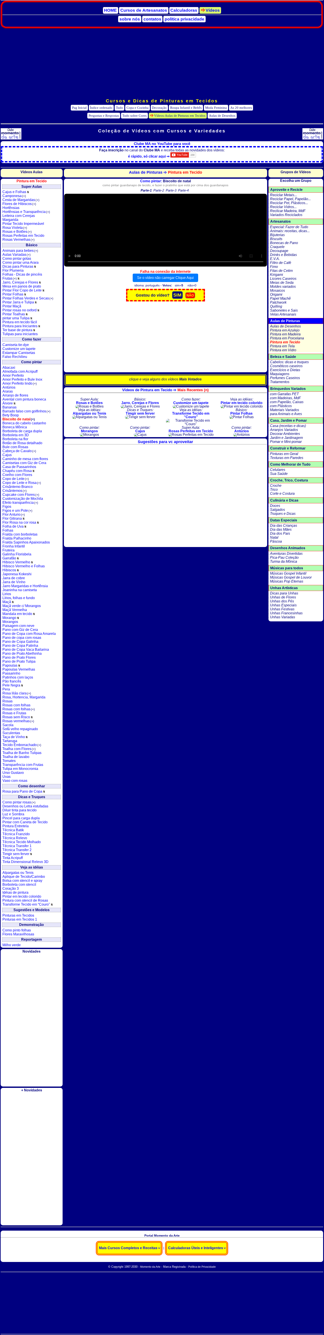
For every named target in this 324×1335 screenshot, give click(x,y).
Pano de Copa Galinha (20, 641)
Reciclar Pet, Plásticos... (289, 203)
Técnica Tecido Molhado (21, 842)
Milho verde (11, 945)
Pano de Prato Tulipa (18, 661)
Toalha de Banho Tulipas (21, 753)
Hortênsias (10, 208)
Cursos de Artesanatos (143, 10)
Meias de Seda (282, 282)
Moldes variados (283, 286)
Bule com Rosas (15, 447)
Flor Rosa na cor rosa (19, 522)
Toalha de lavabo (15, 757)
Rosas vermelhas (18, 721)
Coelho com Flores (17, 475)
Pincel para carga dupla (21, 818)
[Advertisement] (162, 63)
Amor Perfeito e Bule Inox (22, 379)
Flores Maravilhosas (18, 934)
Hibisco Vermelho (16, 562)
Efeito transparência (20, 502)
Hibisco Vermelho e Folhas (23, 566)
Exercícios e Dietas (285, 370)
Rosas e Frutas (14, 713)
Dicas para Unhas (284, 593)
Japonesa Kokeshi (17, 574)
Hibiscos (9, 570)
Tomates (9, 761)
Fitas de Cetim (281, 271)
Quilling (276, 306)
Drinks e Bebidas (283, 255)
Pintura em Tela (282, 346)
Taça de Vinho (14, 737)
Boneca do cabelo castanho (24, 423)
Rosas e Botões (17, 231)
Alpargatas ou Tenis (18, 872)
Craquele (277, 247)
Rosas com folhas (16, 705)
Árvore (8, 403)
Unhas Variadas (282, 617)
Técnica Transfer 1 (17, 846)
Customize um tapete (18, 349)
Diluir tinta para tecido (19, 810)
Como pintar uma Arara (20, 262)
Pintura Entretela (15, 826)
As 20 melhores (241, 108)
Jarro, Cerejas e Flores (20, 282)
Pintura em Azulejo (285, 330)
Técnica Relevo (14, 838)
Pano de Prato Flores (19, 657)
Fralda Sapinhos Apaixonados (26, 542)
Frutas (9, 278)
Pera (6, 689)
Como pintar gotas (16, 258)
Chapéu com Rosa (17, 471)
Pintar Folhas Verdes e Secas (27, 298)
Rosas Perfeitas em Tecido (23, 235)
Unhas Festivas (282, 609)
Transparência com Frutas (22, 765)
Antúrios (8, 387)
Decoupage (279, 251)
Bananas (9, 407)
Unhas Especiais (283, 605)
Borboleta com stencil (19, 884)
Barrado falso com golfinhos (26, 411)
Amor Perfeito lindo (19, 383)
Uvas (6, 776)
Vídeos (213, 10)
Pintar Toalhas (14, 314)
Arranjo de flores (15, 395)
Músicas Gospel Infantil (288, 573)
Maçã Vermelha (14, 610)
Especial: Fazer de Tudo (289, 227)
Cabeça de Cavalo (19, 451)
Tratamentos (279, 382)
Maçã (7, 602)
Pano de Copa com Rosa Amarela (29, 634)
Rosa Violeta (14, 227)
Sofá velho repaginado (20, 729)
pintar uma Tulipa (16, 318)
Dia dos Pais (280, 533)
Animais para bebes (20, 250)
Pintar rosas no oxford (19, 310)
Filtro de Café (280, 263)
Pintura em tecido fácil (19, 322)
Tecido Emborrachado (21, 745)
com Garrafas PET (284, 394)
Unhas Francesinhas (286, 613)
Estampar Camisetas (18, 353)
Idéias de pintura (15, 892)
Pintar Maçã (11, 306)
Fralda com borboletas (19, 534)
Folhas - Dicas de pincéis (22, 274)
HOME (110, 10)
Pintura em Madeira (285, 334)
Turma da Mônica (283, 561)
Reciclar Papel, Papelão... (290, 199)
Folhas (7, 530)
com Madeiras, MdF (285, 398)
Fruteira (8, 550)
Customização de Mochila (22, 498)
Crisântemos (14, 491)
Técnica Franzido (16, 834)
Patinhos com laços (17, 677)
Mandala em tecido (17, 614)
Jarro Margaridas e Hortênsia (25, 586)
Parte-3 (171, 190)
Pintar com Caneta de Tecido (25, 822)
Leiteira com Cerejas (18, 216)
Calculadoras (183, 10)
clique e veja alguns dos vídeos (165, 379)
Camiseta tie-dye (15, 345)
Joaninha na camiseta (19, 590)
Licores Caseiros (283, 278)
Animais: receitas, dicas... (290, 231)
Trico (274, 489)
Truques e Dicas (283, 513)
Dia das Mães (281, 529)
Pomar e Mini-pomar (286, 442)
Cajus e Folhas (14, 192)
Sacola (7, 725)
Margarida (10, 220)
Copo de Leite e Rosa (21, 483)
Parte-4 (183, 190)
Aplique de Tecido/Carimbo (23, 876)
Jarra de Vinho (13, 582)
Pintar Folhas (13, 294)
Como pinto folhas (16, 930)
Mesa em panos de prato (21, 286)
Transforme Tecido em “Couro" (26, 904)
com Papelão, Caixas (287, 402)
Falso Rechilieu (14, 357)
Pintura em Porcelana (287, 338)
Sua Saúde (279, 474)
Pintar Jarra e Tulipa (18, 302)
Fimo (274, 267)
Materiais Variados (284, 410)
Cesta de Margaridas (20, 200)
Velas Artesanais (283, 314)
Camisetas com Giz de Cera (24, 463)
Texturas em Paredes (286, 458)
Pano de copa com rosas (21, 637)
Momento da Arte (150, 1266)
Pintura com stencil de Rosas (25, 900)
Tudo (119, 108)
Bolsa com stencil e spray (22, 880)
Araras (7, 391)
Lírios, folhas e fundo (18, 598)
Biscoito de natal (18, 419)
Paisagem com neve (18, 626)
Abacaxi (8, 367)
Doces (275, 506)
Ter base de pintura (17, 330)
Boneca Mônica (14, 427)
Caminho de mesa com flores (25, 459)
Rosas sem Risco (16, 717)
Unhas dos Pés (282, 601)
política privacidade (184, 19)
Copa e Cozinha (138, 108)
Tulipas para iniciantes (20, 334)
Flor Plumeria (13, 270)
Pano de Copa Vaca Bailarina (25, 649)
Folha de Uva (13, 526)
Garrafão (9, 558)
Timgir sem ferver (16, 854)
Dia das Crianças (283, 525)
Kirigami (276, 274)
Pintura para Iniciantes (20, 326)
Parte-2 (158, 190)
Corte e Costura (282, 493)
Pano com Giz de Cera (20, 630)
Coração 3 (10, 888)
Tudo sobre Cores (134, 115)
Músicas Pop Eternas (286, 581)
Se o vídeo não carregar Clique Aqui (165, 278)
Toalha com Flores (19, 749)
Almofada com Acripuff (19, 371)
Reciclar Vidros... (283, 207)
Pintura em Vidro (283, 350)
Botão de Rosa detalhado (22, 443)
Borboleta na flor (15, 439)
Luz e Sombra (13, 814)
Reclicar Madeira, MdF (287, 211)
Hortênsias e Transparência (26, 212)
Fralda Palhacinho (16, 538)
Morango (9, 618)
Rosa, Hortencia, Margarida (23, 697)
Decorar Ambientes (285, 434)
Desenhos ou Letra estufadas (25, 806)
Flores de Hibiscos (19, 204)
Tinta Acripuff (12, 858)
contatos (152, 19)
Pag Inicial (79, 108)
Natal (274, 537)
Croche (275, 485)
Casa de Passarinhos (19, 467)
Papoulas (10, 665)
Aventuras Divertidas (286, 553)
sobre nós (129, 19)
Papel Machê (280, 298)
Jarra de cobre (13, 578)
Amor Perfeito (13, 375)
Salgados (277, 509)
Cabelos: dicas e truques (289, 362)
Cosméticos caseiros (286, 366)
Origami (276, 294)
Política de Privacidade (202, 1266)
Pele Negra (11, 685)
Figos (6, 506)
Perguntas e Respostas (104, 115)
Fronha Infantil (13, 546)
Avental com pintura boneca (24, 399)
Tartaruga (9, 741)
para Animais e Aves (286, 414)
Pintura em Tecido (285, 342)
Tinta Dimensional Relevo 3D (25, 862)
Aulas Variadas (16, 254)
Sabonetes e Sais (284, 310)
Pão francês (11, 681)
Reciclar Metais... (283, 195)
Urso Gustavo (13, 773)
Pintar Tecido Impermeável (23, 224)
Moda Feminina (216, 108)
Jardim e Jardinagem (286, 438)
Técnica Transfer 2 (17, 850)
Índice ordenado (101, 108)
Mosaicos (277, 290)
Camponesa (14, 196)
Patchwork (278, 302)
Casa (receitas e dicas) (288, 426)
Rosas (7, 701)
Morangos (10, 622)
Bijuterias (277, 235)
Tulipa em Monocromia (20, 769)
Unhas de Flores (283, 597)
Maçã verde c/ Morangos (21, 606)
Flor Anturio (13, 514)
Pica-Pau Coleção (284, 557)
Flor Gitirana (12, 518)
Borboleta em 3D (15, 435)
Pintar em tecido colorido (21, 896)
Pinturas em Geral (284, 454)
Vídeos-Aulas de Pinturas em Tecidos (179, 115)
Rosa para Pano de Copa (22, 791)
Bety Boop (10, 415)
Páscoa (276, 541)
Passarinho (11, 673)
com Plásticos (281, 406)
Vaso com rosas (14, 780)
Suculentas (11, 733)
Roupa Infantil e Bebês (186, 108)
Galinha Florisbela (16, 554)
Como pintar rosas (18, 802)
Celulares (277, 470)
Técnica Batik (13, 830)
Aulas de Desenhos (222, 115)
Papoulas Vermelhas (18, 669)
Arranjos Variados (284, 430)
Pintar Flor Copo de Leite (22, 290)
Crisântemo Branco (17, 487)
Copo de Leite (15, 479)
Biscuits (276, 239)
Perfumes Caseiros (285, 378)
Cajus (7, 455)
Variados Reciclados (286, 215)
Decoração (159, 108)
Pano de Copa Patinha (20, 645)
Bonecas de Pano (284, 243)
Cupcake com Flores (20, 494)
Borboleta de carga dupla (22, 431)
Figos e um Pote (17, 510)
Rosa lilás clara (16, 693)
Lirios (6, 594)
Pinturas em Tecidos (18, 915)
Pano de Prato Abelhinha (22, 653)
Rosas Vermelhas (18, 239)
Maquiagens (279, 374)
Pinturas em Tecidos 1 (19, 919)
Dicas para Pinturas (18, 266)
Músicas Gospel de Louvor (291, 577)
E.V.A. (275, 259)
